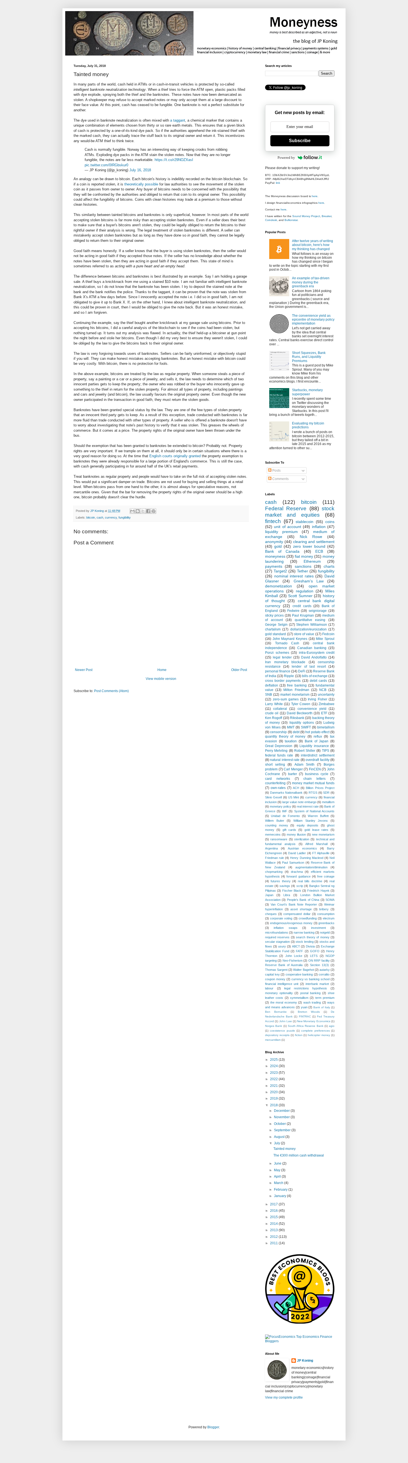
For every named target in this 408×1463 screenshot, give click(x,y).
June (278, 1163)
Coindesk (271, 220)
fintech (273, 521)
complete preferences (315, 1030)
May (277, 1170)
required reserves (277, 937)
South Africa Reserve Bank (305, 1025)
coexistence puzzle (282, 1030)
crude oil (271, 713)
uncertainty (326, 695)
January (280, 1196)
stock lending (304, 941)
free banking (296, 685)
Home (162, 670)
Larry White (274, 704)
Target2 (280, 571)
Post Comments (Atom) (111, 691)
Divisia (310, 946)
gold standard (275, 634)
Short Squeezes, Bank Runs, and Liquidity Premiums (309, 357)
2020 (274, 1092)
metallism (328, 802)
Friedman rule (274, 857)
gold (278, 546)
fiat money (304, 556)
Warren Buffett (318, 816)
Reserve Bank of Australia (284, 965)
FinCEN (315, 769)
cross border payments (283, 681)
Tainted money (284, 1149)
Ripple (289, 676)
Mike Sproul (325, 639)
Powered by (286, 157)
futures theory (280, 881)
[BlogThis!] (137, 511)
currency (111, 517)
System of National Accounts (314, 811)
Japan (269, 895)
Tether (302, 571)
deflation (271, 685)
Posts (276, 470)
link (278, 182)
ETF (324, 713)
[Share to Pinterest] (153, 511)
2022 (274, 1079)
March (279, 1183)
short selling (275, 764)
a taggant (177, 120)
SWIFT (306, 727)
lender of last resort (309, 666)
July (277, 1143)
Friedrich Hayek (318, 890)
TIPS (325, 751)
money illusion (296, 834)
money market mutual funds (313, 783)
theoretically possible (141, 184)
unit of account (287, 526)
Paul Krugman (303, 615)
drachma (297, 871)
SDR (326, 792)
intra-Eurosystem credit (317, 653)
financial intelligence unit (281, 984)
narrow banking (304, 932)
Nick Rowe (311, 536)
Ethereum (312, 561)
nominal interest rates (294, 576)
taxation (291, 741)
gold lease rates (316, 829)
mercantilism (273, 1039)
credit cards (302, 606)
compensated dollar (296, 914)
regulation (304, 591)
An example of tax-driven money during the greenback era (310, 282)
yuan (304, 1007)
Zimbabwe (326, 704)
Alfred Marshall (316, 844)
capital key (272, 974)
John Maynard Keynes (290, 639)
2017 (274, 1204)
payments (273, 566)
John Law (285, 1021)
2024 (274, 1066)
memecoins (273, 834)
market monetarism (294, 695)
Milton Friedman (296, 690)
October (280, 1124)
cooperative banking (299, 974)
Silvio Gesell (273, 797)
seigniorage (318, 611)
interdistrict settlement (317, 755)
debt (296, 732)
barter (292, 774)
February (281, 1189)
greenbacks (326, 923)
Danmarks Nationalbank (286, 792)
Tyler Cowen (301, 704)
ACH (296, 788)
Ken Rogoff (273, 718)
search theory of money (312, 937)
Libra (286, 895)
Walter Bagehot (303, 969)
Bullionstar (291, 220)
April (278, 1176)
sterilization (301, 839)
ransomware (278, 839)
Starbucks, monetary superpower (307, 392)
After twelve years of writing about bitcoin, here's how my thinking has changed (312, 245)
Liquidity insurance (314, 746)
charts (329, 566)
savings (284, 886)
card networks (277, 779)
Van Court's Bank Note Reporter (294, 904)
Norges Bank (273, 1025)
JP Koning (305, 1361)
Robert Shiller (304, 751)
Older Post (239, 670)
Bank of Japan (316, 741)
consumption (325, 914)
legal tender (282, 657)
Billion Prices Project (320, 788)
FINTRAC (305, 1016)
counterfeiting (275, 783)
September (282, 1130)
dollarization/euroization (308, 629)
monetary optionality (279, 993)
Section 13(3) (319, 965)
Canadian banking (311, 648)
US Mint (293, 797)
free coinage (325, 876)
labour (269, 988)
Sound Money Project (306, 216)
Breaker (326, 216)
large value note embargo (299, 802)
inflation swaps (285, 927)
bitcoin (90, 517)
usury (282, 946)
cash (100, 517)
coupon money (275, 979)
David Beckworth (300, 713)
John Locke (293, 955)
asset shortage (301, 909)
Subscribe (300, 140)
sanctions (303, 566)
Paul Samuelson (293, 862)
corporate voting (281, 918)
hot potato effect (317, 732)
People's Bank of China (303, 899)
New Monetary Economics (313, 1021)
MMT (290, 727)
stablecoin (304, 521)
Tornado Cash (287, 643)
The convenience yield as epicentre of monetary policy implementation (313, 320)
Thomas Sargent (276, 969)
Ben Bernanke (276, 1011)
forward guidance (298, 876)
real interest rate (308, 806)
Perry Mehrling (276, 751)
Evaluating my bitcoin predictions (308, 425)
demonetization (278, 586)
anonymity (274, 541)
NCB (322, 690)
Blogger (213, 1427)
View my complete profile (284, 1397)
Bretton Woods (309, 1011)
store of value (304, 634)
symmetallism (299, 997)
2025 (274, 1060)
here (315, 196)
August (279, 1137)
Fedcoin (328, 634)
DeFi (301, 671)
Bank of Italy (321, 1007)
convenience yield (312, 709)
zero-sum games (286, 699)
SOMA (330, 899)
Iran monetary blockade (285, 662)
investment (318, 927)
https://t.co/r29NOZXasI (174, 160)
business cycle (316, 774)
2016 (274, 1211)
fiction (299, 1035)
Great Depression (278, 746)
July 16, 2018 (140, 170)
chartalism (273, 629)
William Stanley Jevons (310, 820)
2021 (274, 1086)
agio (331, 1025)
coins (329, 521)
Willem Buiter (274, 820)
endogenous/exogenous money (291, 923)
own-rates (278, 788)
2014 (274, 1224)
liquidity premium (281, 531)
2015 (274, 1217)
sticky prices (274, 615)
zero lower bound (309, 546)
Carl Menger (293, 769)
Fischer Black (291, 890)
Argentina (271, 848)
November (282, 1117)
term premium (324, 997)
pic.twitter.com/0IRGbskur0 (106, 165)
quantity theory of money (285, 736)
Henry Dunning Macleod (306, 857)
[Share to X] (143, 511)
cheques (271, 914)
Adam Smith (304, 764)
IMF (284, 811)
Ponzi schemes (277, 653)
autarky (324, 969)
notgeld (325, 932)
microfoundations (276, 932)
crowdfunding (308, 918)
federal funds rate (279, 755)
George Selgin (276, 625)
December (282, 1111)
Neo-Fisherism (293, 960)
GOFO (314, 951)
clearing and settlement (314, 541)
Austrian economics (302, 848)
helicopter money (319, 1035)
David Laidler (297, 853)
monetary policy (280, 806)
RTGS (313, 792)
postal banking (310, 993)
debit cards (318, 681)
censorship (278, 732)
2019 (274, 1098)
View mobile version (161, 679)
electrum (328, 918)
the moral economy (283, 1002)
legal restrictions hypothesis (305, 988)
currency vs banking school (310, 979)
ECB (319, 551)
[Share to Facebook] (148, 511)
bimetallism (325, 727)
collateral (280, 709)
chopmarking (274, 871)
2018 (274, 1105)
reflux (318, 736)
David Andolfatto (314, 657)
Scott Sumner (300, 596)
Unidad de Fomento (285, 816)
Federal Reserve (285, 508)
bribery (324, 909)
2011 (274, 1243)
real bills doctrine (310, 881)
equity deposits (308, 825)
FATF (299, 951)
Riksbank (297, 718)
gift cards (289, 829)
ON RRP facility (319, 960)
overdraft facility (317, 760)
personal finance (277, 671)
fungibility (125, 517)
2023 (274, 1073)
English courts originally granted (175, 456)
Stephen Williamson (311, 625)
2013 (274, 1230)
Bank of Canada (282, 551)
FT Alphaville (320, 853)
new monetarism (323, 834)
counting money (276, 825)
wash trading (312, 1002)
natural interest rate (284, 760)
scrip (299, 886)
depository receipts (277, 1035)
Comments (280, 479)
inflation (319, 526)
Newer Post (83, 670)
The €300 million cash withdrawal (298, 1155)
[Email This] (132, 511)
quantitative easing (310, 620)
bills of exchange (315, 676)
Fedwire (293, 611)
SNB (268, 695)
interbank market (317, 984)
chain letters (314, 779)
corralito (324, 974)
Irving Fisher (317, 699)
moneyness (275, 556)
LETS (314, 955)
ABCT (296, 946)
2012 (274, 1237)
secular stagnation (277, 941)
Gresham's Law (309, 581)
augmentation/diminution (311, 867)
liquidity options (301, 723)
